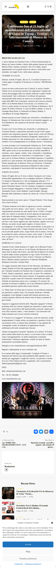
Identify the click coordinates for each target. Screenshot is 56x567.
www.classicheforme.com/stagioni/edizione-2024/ (28, 346)
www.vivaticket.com (29, 350)
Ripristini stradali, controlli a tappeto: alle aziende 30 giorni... (42, 445)
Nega (28, 551)
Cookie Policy (19, 564)
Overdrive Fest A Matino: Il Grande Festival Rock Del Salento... (32, 506)
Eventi (33, 22)
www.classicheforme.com (11, 379)
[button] (52, 523)
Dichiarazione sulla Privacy (33, 564)
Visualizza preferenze (28, 559)
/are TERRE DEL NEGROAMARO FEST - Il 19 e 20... (14, 445)
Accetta (28, 544)
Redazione (17, 46)
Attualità (24, 22)
